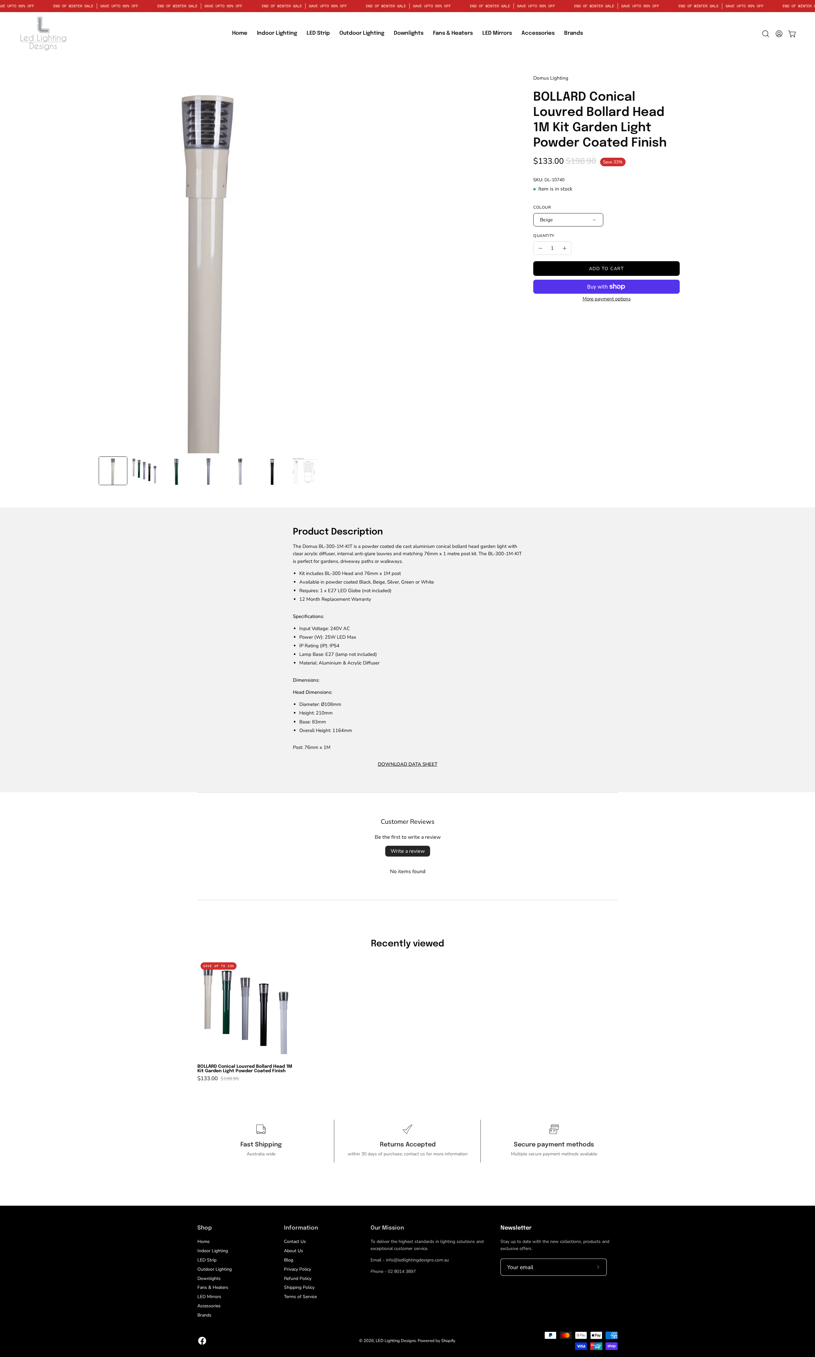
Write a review (408, 851)
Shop (204, 1228)
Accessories (209, 1306)
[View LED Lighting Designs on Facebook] (202, 1341)
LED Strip (206, 1260)
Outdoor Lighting (214, 1269)
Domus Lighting (550, 78)
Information (301, 1228)
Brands (204, 1315)
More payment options (607, 299)
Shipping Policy (299, 1287)
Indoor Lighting (212, 1251)
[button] (318, 33)
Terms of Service (300, 1297)
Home (203, 1242)
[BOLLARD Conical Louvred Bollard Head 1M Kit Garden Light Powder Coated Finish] (113, 470)
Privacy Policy (297, 1269)
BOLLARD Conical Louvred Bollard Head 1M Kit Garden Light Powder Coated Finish (244, 1068)
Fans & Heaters (212, 1287)
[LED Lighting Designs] (43, 33)
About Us (293, 1251)
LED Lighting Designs (396, 1341)
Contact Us (295, 1242)
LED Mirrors (209, 1297)
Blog (288, 1260)
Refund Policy (297, 1278)
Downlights (209, 1278)
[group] (407, 1020)
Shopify (448, 1341)
